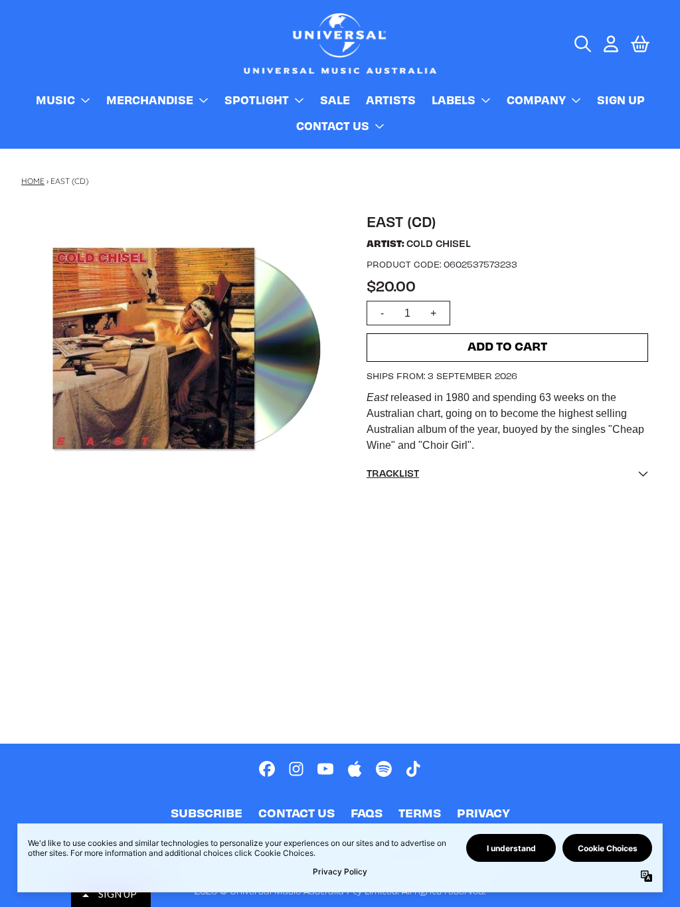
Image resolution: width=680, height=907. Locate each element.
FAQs (366, 812)
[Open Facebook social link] (267, 768)
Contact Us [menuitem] (332, 125)
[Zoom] (186, 347)
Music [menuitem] (55, 99)
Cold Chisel (438, 243)
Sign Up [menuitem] (621, 99)
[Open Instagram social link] (296, 768)
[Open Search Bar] (581, 44)
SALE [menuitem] (335, 99)
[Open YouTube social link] (325, 768)
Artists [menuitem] (391, 99)
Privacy (483, 812)
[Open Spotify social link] (383, 768)
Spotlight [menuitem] (256, 99)
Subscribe (206, 812)
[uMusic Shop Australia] (340, 43)
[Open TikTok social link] (413, 768)
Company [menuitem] (536, 99)
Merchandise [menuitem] (149, 99)
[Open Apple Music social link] (354, 768)
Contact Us (296, 812)
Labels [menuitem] (453, 99)
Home (32, 181)
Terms (419, 812)
